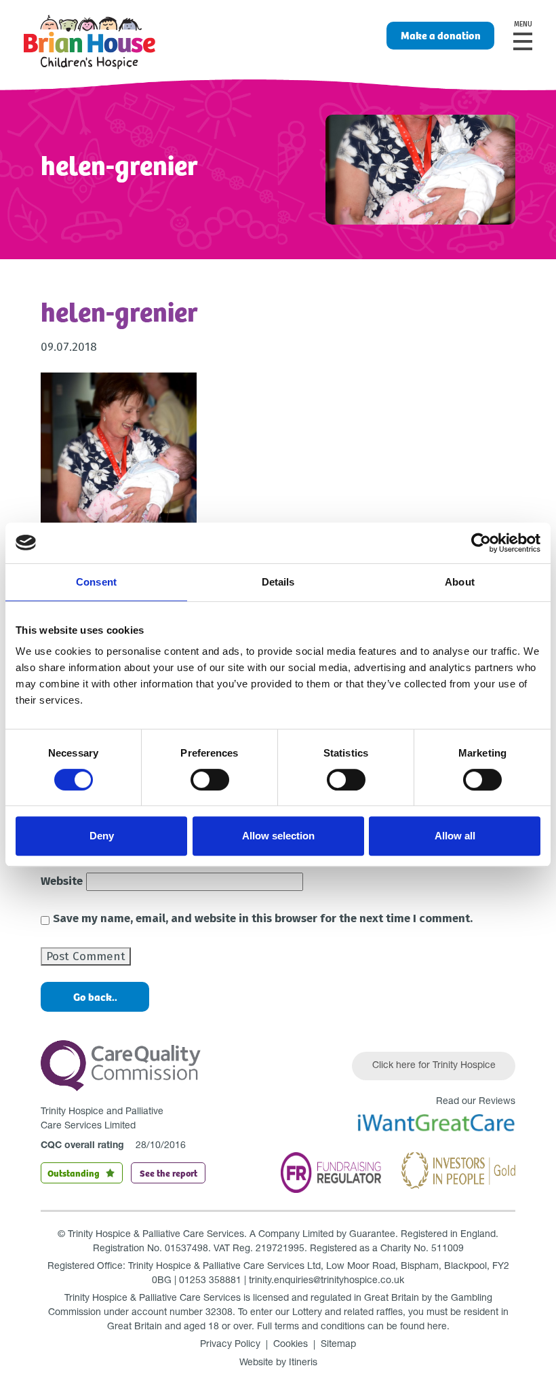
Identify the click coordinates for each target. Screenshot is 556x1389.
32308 (219, 1313)
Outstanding (73, 1172)
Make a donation (441, 35)
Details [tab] (278, 582)
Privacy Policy (230, 1345)
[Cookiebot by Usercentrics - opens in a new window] (481, 543)
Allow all (455, 835)
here (437, 1327)
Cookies (290, 1345)
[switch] (210, 780)
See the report (168, 1172)
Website (62, 881)
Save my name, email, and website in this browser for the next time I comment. (263, 918)
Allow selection (278, 835)
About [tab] (460, 582)
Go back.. (95, 996)
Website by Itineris (278, 1363)
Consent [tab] (96, 582)
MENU (523, 24)
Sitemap (338, 1345)
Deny (102, 835)
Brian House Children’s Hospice (89, 42)
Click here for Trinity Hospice (434, 1066)
